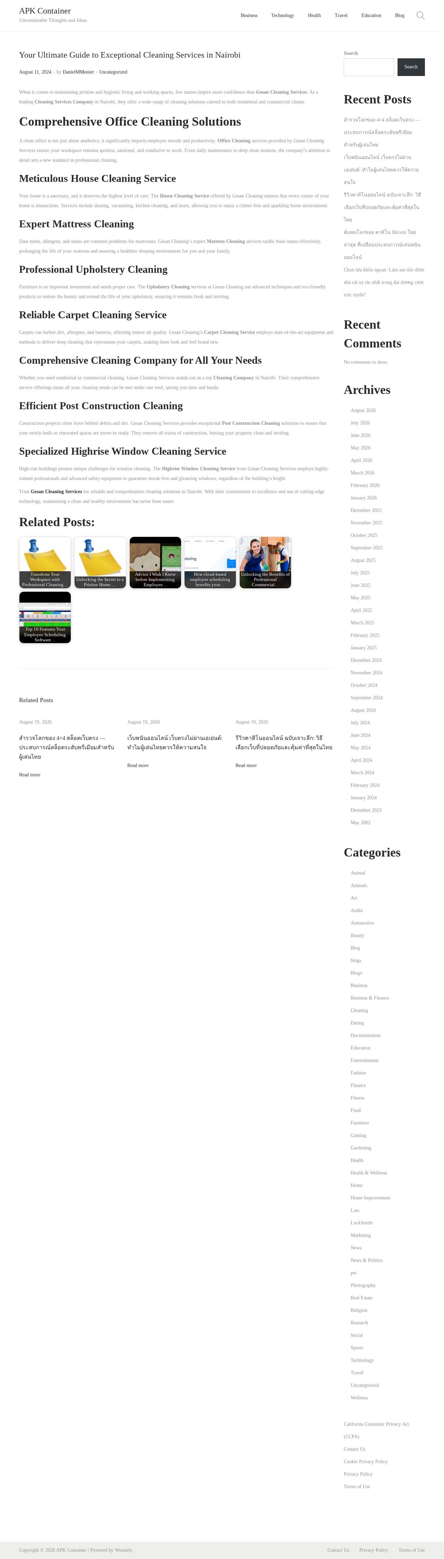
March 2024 (362, 772)
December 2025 (366, 510)
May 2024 (360, 747)
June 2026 (360, 435)
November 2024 (366, 672)
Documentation (366, 1035)
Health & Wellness (369, 1172)
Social (357, 1335)
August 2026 (363, 410)
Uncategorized (113, 72)
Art (354, 898)
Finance (358, 1085)
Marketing (361, 1235)
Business (359, 985)
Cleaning (359, 1010)
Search (351, 53)
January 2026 (364, 497)
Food (356, 1110)
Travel (357, 1372)
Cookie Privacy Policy (366, 1461)
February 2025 (365, 635)
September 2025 (367, 547)
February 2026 (365, 485)
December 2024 (366, 660)
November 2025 (366, 522)
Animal (358, 873)
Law (355, 1210)
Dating (357, 1023)
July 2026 (360, 422)
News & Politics (367, 1260)
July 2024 (360, 722)
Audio (357, 910)
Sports (357, 1347)
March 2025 (362, 622)
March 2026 (362, 472)
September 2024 (367, 697)
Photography (363, 1285)
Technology (362, 1360)
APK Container (45, 10)
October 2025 (364, 535)
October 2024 (364, 685)
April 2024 (361, 760)
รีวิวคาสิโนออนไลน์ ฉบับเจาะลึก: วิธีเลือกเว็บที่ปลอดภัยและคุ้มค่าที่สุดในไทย (382, 207)
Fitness (357, 1098)
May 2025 (360, 597)
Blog (355, 948)
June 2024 (360, 735)
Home (356, 1185)
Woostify (124, 1550)
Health (357, 1160)
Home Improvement (370, 1197)
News (356, 1247)
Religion (359, 1310)
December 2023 (366, 810)
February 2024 (365, 785)
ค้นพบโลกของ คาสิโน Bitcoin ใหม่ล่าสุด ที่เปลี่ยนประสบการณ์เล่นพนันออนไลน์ (382, 245)
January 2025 (364, 647)
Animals (359, 885)
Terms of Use (357, 1486)
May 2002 (360, 822)
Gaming (358, 1135)
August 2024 (363, 710)
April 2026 (361, 460)
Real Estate (362, 1297)
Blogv (356, 973)
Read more (29, 774)
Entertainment (364, 1060)
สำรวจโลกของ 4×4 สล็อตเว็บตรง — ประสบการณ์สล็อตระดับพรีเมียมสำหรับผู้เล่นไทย (66, 747)
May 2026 (360, 447)
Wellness (359, 1397)
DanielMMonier (78, 72)
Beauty (357, 935)
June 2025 (360, 585)
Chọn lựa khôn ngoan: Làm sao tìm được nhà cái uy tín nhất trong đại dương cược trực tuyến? (384, 282)
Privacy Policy (358, 1474)
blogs (356, 960)
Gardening (361, 1148)
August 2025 (363, 560)
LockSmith (362, 1222)
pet (354, 1272)
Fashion (358, 1073)
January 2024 (364, 797)
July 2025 (360, 572)
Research (359, 1322)
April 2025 (361, 610)
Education (360, 1048)
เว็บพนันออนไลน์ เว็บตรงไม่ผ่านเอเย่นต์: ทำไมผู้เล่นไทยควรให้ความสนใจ (381, 170)
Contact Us (354, 1449)
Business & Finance (370, 998)
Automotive (362, 923)
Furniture (360, 1123)
